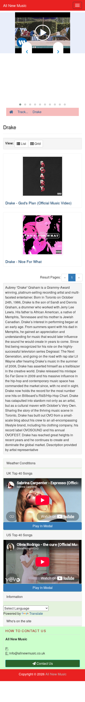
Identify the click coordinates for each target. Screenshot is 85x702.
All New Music (14, 5)
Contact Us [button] (44, 663)
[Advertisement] (42, 76)
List (23, 143)
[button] (20, 104)
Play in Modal (43, 526)
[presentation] (27, 50)
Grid (37, 143)
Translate (36, 613)
